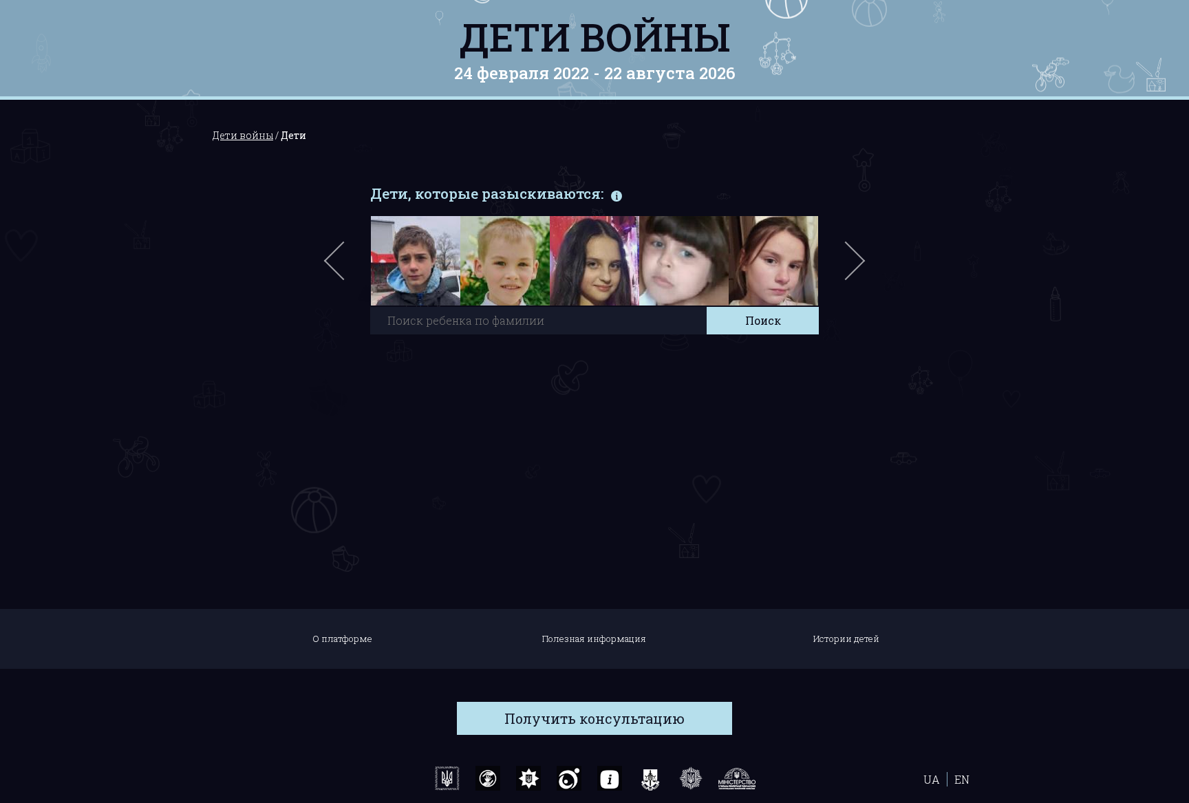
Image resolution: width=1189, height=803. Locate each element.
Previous (350, 267)
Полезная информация (594, 638)
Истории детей (846, 638)
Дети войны (595, 36)
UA (931, 779)
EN (962, 779)
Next (852, 267)
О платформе (342, 638)
